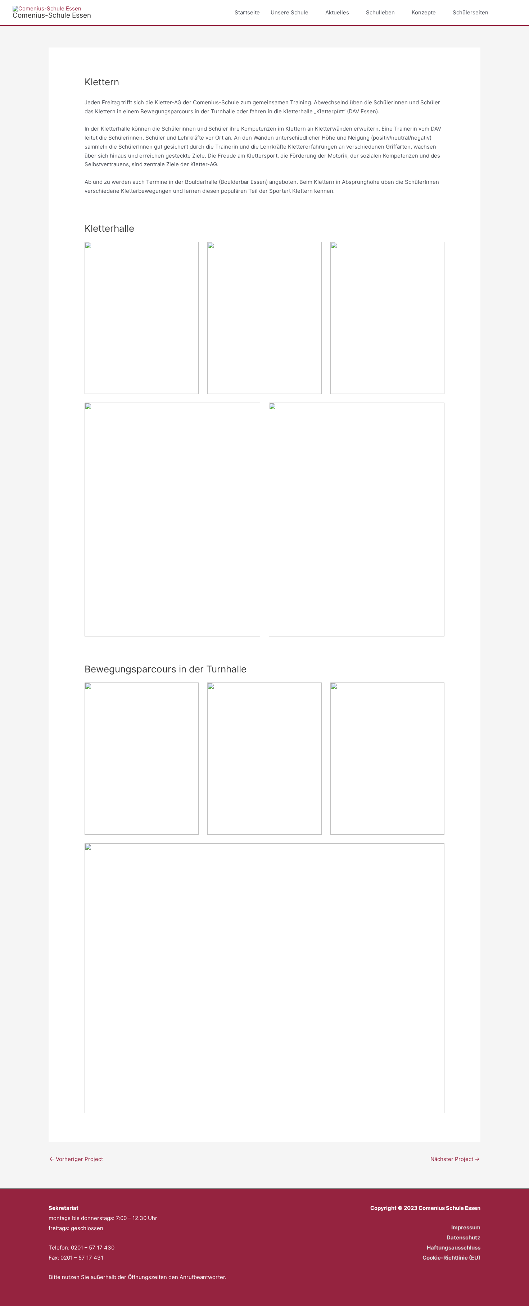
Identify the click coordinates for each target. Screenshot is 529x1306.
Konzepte (424, 12)
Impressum (465, 1227)
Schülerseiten (470, 12)
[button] (508, 12)
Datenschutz (463, 1237)
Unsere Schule (289, 12)
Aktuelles (337, 12)
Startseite (247, 12)
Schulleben (380, 12)
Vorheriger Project (76, 1159)
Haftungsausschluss (453, 1247)
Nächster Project (455, 1159)
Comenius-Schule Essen (52, 15)
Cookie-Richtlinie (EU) (451, 1257)
